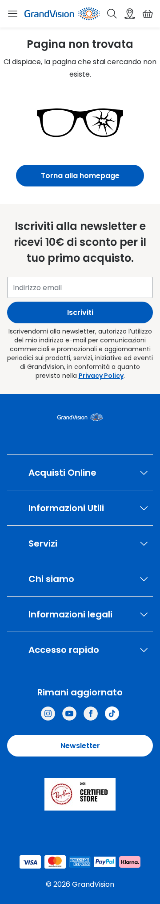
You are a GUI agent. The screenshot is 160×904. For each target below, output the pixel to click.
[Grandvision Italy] (91, 713)
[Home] (62, 13)
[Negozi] (129, 13)
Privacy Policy (101, 375)
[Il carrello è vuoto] (147, 13)
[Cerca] (112, 13)
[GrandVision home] (80, 417)
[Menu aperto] (12, 13)
